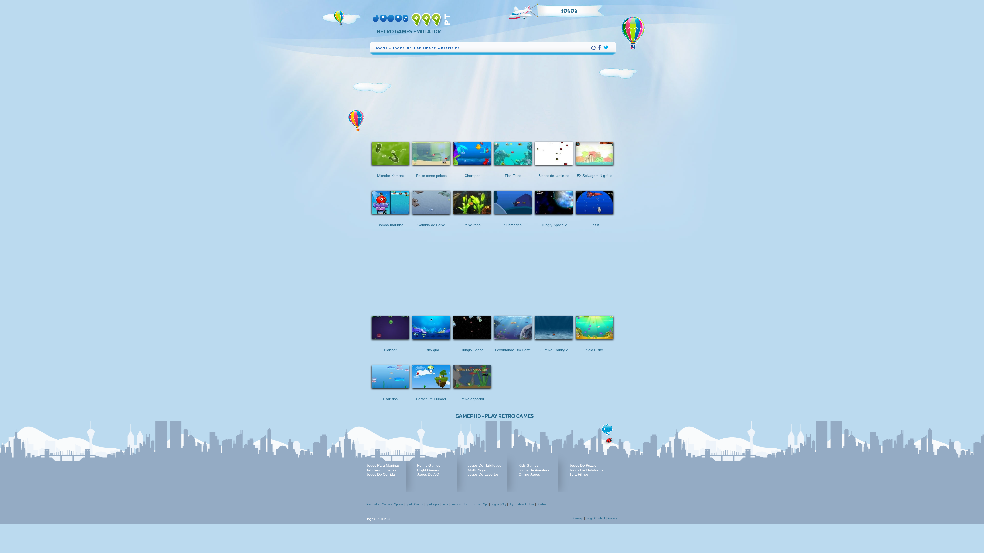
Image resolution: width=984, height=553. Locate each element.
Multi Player (477, 470)
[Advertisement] (493, 94)
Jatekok (521, 504)
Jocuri (467, 504)
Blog (589, 518)
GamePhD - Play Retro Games (494, 416)
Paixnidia (373, 504)
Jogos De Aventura (534, 470)
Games (387, 504)
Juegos (455, 504)
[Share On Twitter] (605, 47)
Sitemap (577, 518)
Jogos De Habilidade (484, 465)
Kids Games (528, 465)
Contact (599, 518)
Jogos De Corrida (380, 474)
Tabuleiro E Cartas (381, 470)
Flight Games (428, 470)
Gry (503, 504)
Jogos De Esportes (483, 474)
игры (477, 504)
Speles (541, 504)
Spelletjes (432, 504)
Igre (531, 504)
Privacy (612, 518)
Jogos (569, 11)
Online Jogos (529, 474)
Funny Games (428, 465)
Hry (511, 504)
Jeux (445, 504)
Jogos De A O (428, 474)
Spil (485, 504)
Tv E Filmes (579, 474)
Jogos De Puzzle (583, 465)
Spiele (398, 504)
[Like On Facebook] (594, 47)
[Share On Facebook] (600, 47)
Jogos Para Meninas (383, 465)
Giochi (418, 504)
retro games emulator (409, 31)
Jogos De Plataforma (586, 470)
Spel (408, 504)
